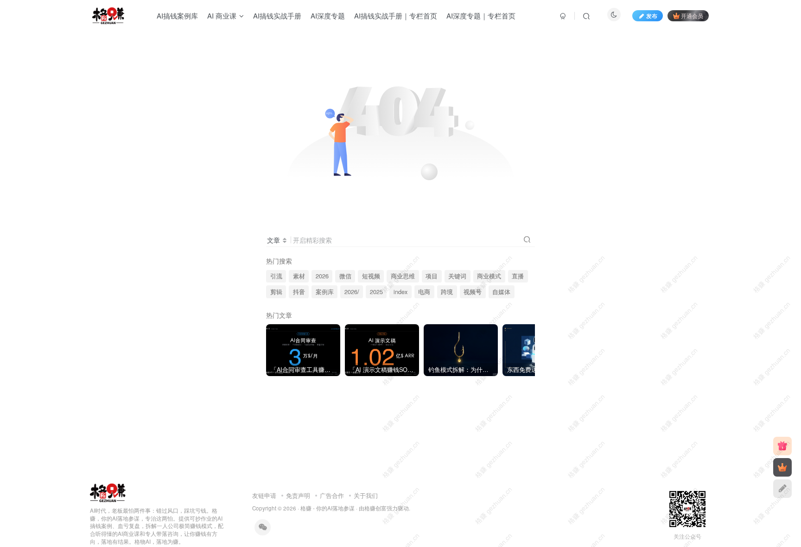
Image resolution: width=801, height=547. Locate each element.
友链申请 (264, 495)
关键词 (457, 276)
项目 (432, 276)
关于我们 (366, 495)
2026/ (351, 292)
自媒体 (501, 292)
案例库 (325, 292)
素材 (299, 276)
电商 (424, 292)
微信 (345, 276)
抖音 (299, 292)
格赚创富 (375, 508)
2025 (376, 292)
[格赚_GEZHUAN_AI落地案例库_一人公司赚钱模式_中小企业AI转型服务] (108, 491)
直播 (518, 276)
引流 (276, 276)
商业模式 (489, 276)
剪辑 (276, 292)
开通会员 (692, 15)
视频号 (473, 292)
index (400, 292)
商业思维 (403, 276)
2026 (322, 276)
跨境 (447, 292)
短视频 (371, 276)
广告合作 (332, 495)
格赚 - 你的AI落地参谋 (327, 508)
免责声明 (298, 495)
